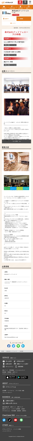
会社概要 (4, 390)
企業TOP (10, 18)
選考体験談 (11, 370)
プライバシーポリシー (7, 392)
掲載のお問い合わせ (11, 403)
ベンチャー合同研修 (15, 408)
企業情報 (21, 18)
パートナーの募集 (17, 429)
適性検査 (20, 366)
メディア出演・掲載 (19, 390)
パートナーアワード (6, 431)
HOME (2, 351)
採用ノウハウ (20, 407)
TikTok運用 (13, 410)
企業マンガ (14, 372)
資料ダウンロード (6, 408)
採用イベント (13, 407)
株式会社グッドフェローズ (11, 351)
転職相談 (9, 372)
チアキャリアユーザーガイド (8, 374)
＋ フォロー (15, 14)
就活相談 (4, 372)
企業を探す (9, 364)
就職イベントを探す (22, 364)
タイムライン (9, 366)
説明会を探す (21, 361)
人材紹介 (23, 408)
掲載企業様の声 (5, 407)
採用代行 (24, 410)
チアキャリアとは (11, 387)
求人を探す (9, 361)
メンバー (17, 23)
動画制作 (19, 410)
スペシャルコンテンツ (20, 370)
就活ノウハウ (5, 370)
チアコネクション (6, 410)
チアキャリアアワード (7, 429)
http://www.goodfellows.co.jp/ (11, 337)
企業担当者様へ (10, 400)
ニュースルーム (10, 390)
